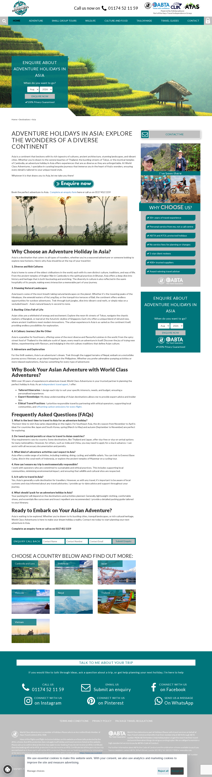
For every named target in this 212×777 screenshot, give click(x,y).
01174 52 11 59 (123, 7)
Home (14, 119)
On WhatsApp (178, 703)
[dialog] (106, 765)
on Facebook (173, 689)
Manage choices (35, 771)
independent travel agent (55, 384)
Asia (34, 119)
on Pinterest (111, 703)
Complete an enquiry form (63, 192)
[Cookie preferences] (7, 769)
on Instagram (48, 703)
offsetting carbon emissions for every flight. (59, 406)
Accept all (177, 771)
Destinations (24, 119)
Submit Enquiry (123, 541)
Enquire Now (39, 96)
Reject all (163, 771)
